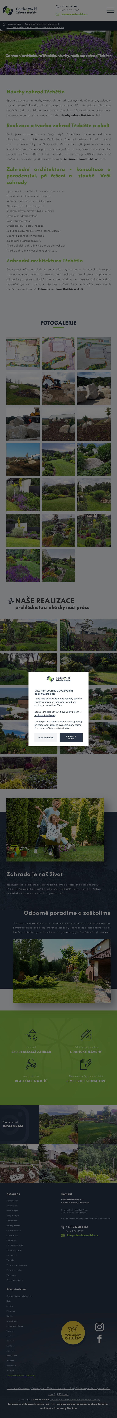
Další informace (45, 737)
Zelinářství (11, 1275)
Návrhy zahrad (13, 1226)
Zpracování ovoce (14, 1280)
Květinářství (11, 1221)
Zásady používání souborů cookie (52, 1388)
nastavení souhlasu (44, 715)
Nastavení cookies (18, 1388)
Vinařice (10, 1361)
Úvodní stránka (14, 24)
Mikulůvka (11, 1366)
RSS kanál (63, 1394)
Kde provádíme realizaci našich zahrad (42, 24)
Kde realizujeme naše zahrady (20, 1376)
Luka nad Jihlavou (14, 1326)
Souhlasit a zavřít (71, 737)
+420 (68, 7)
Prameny (10, 1311)
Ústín (8, 1301)
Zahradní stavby (14, 1270)
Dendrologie (12, 1211)
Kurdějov (10, 1346)
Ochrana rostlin (13, 1231)
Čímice (9, 1316)
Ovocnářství (12, 1236)
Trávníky (10, 1260)
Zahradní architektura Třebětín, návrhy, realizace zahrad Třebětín (35, 27)
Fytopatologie (12, 1216)
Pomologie (11, 1241)
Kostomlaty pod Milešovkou (19, 1296)
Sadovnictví (11, 1256)
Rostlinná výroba (14, 1251)
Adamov (10, 1351)
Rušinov (10, 1341)
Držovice (10, 1371)
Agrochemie (12, 1201)
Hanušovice (11, 1356)
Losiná (9, 1336)
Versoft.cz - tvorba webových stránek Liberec (75, 1400)
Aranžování (11, 1206)
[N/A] (23, 353)
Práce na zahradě (14, 1246)
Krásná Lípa (12, 1321)
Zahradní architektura (16, 1265)
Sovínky (10, 1331)
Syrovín (9, 1306)
